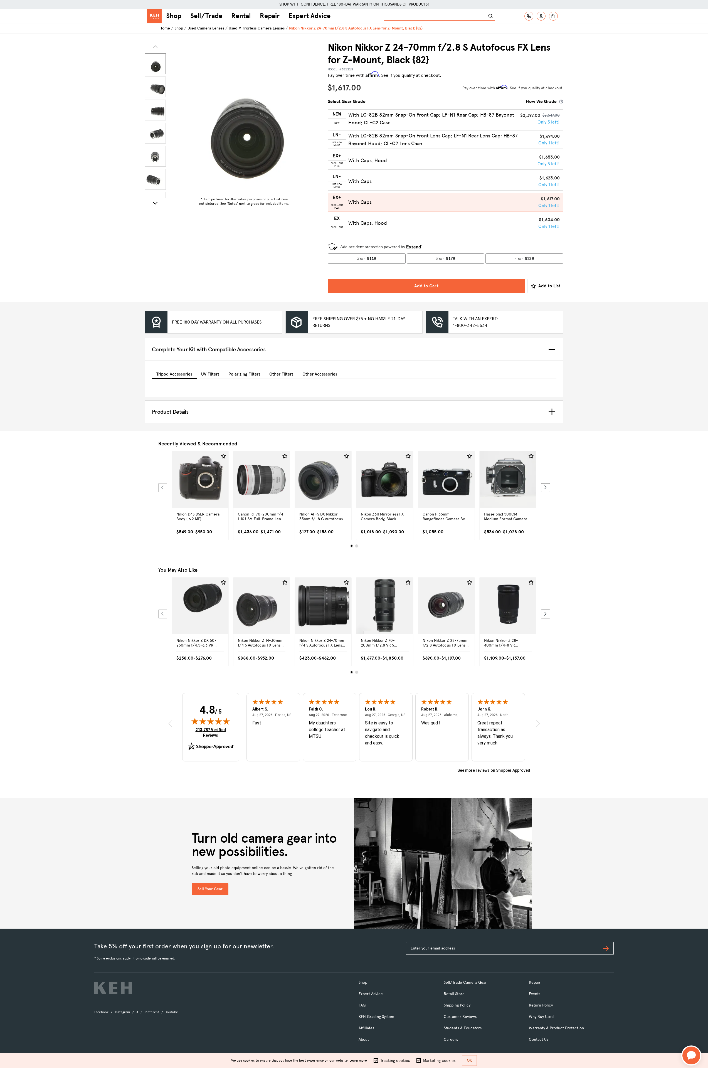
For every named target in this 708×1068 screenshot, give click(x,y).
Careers (451, 1039)
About (364, 1039)
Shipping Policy (457, 1005)
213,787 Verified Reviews (212, 732)
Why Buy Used (541, 1016)
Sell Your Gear (210, 889)
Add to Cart (426, 285)
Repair (270, 16)
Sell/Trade (206, 16)
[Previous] (162, 487)
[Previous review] (170, 723)
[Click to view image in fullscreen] (244, 118)
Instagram (122, 1012)
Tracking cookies (395, 1060)
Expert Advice (309, 16)
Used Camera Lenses (206, 28)
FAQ (362, 1005)
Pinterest (152, 1012)
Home (164, 28)
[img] (210, 721)
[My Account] (541, 16)
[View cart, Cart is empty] (553, 16)
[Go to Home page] (154, 16)
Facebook (101, 1012)
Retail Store (454, 993)
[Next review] (538, 723)
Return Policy (541, 1005)
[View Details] (200, 485)
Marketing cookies (439, 1060)
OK (469, 1060)
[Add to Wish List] (223, 456)
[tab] (174, 373)
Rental (241, 16)
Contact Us (538, 1039)
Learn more (358, 1060)
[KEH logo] (113, 988)
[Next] (155, 203)
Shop (173, 16)
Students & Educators (463, 1028)
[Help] (528, 16)
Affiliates (366, 1028)
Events (534, 993)
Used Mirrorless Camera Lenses (257, 28)
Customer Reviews (460, 1016)
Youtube (172, 1012)
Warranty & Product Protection (556, 1028)
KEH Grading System (376, 1016)
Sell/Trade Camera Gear (465, 982)
